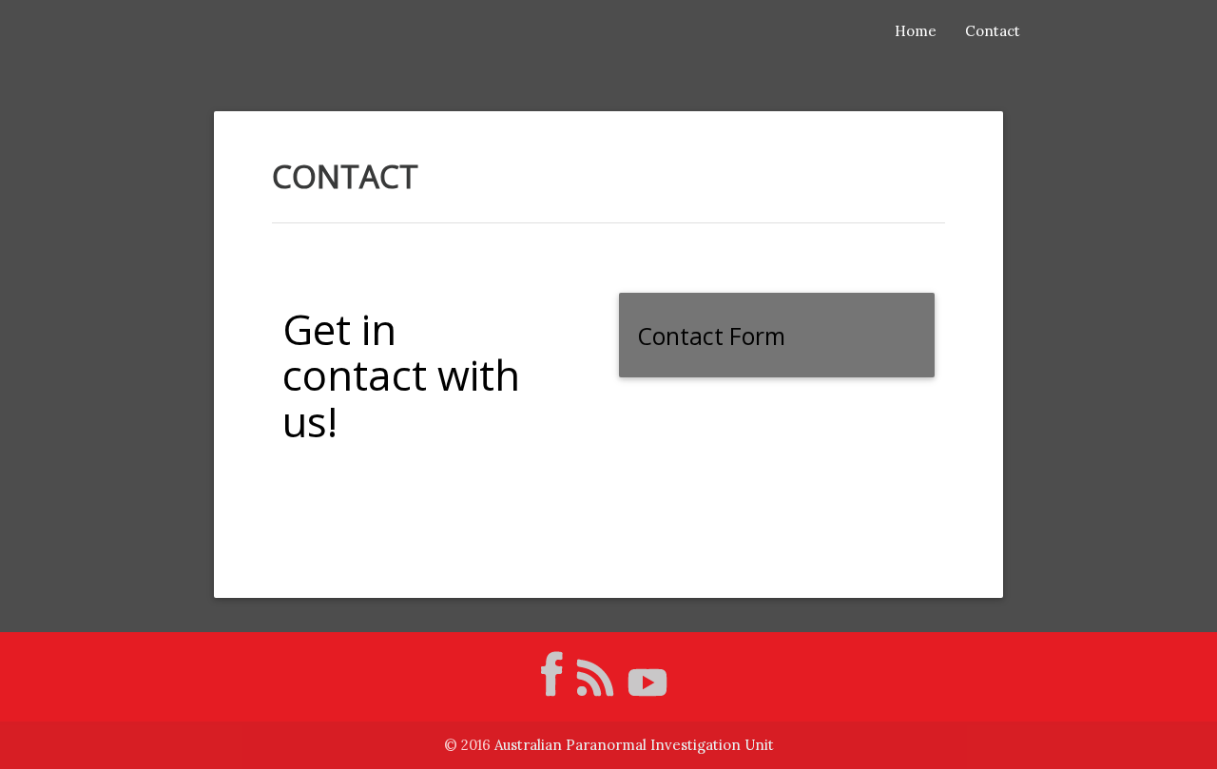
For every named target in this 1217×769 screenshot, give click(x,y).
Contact (992, 31)
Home (916, 31)
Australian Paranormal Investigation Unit (634, 745)
